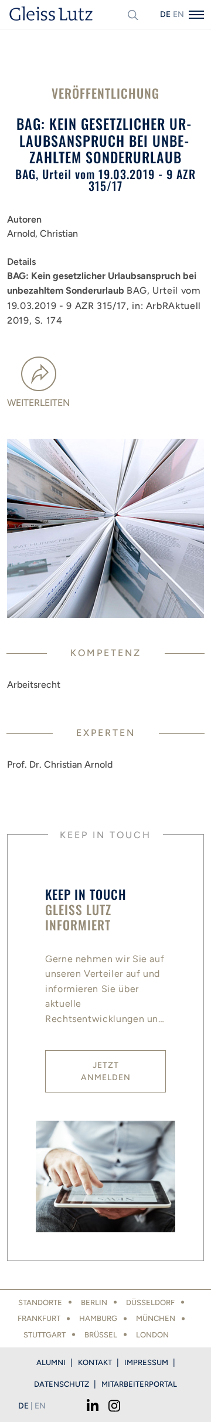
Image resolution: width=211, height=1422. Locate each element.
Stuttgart (44, 1334)
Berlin (94, 1302)
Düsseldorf (150, 1302)
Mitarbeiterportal (139, 1384)
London (152, 1334)
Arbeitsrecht (33, 684)
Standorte (40, 1302)
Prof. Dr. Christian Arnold (60, 764)
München (155, 1318)
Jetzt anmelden (106, 1071)
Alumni (51, 1362)
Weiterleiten (38, 402)
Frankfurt (39, 1318)
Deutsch (165, 14)
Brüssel (100, 1334)
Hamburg (98, 1318)
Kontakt (95, 1362)
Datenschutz (61, 1384)
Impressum (146, 1362)
